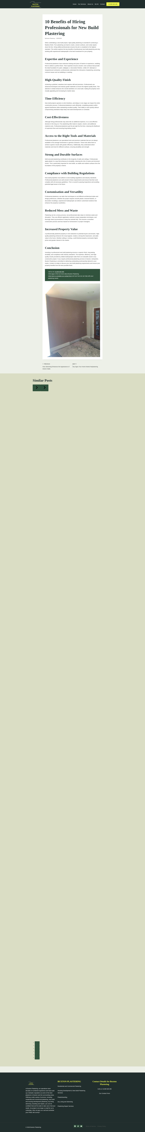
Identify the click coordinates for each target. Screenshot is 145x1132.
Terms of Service (91, 1126)
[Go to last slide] (37, 388)
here (53, 274)
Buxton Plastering (50, 38)
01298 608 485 (112, 4)
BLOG (97, 4)
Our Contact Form (104, 1093)
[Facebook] (75, 1126)
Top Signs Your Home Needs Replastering (85, 365)
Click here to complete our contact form (60, 276)
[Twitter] (78, 1126)
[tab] (37, 1042)
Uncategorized (49, 17)
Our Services (82, 4)
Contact (102, 4)
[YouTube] (81, 1126)
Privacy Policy (101, 1126)
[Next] (44, 388)
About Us (90, 4)
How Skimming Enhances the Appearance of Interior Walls (56, 366)
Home (74, 4)
